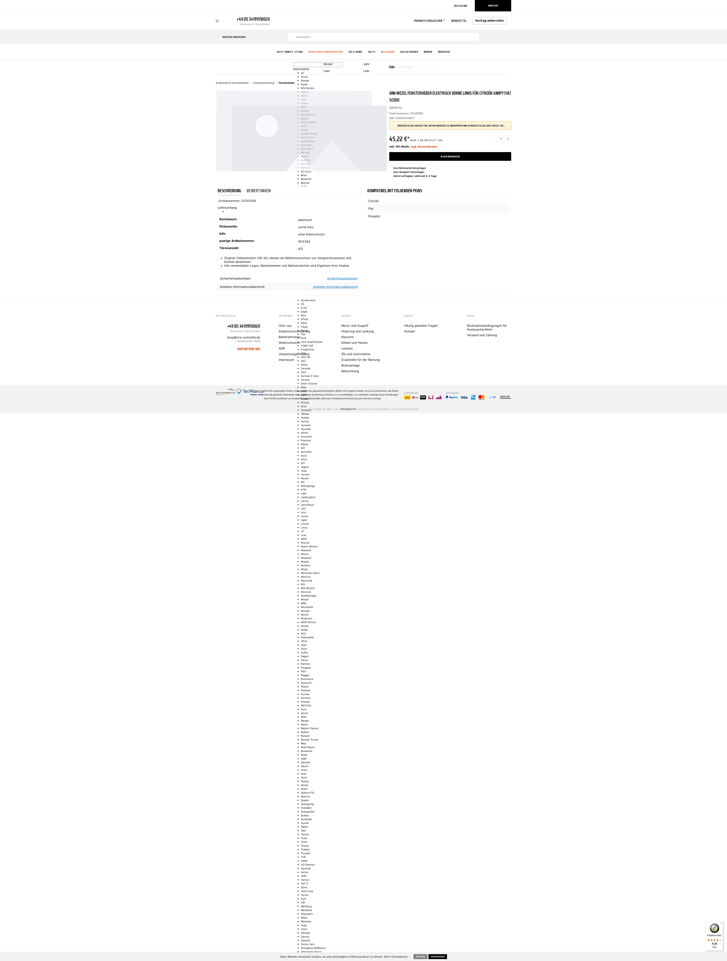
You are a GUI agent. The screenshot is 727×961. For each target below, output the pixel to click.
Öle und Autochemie (355, 354)
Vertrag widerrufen (489, 20)
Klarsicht (347, 337)
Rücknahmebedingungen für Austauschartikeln (487, 327)
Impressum (286, 360)
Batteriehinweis (289, 337)
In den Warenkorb (450, 156)
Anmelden (493, 6)
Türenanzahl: (229, 248)
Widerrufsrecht (289, 343)
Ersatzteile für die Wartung (360, 360)
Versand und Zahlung (482, 335)
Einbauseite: (228, 226)
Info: (222, 233)
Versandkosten (348, 409)
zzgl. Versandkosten (424, 146)
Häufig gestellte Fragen (421, 325)
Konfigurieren (438, 956)
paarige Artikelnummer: (237, 241)
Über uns (285, 325)
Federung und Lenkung (357, 331)
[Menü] (721, 923)
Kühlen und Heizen (354, 343)
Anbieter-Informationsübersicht (335, 287)
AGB (282, 348)
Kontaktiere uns (248, 349)
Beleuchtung (350, 371)
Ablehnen (420, 956)
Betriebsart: (228, 219)
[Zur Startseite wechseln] (217, 20)
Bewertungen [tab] (259, 190)
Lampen (347, 348)
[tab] (229, 190)
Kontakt (409, 331)
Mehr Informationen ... (397, 956)
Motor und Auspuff (354, 325)
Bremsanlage (350, 365)
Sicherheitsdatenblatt (342, 278)
